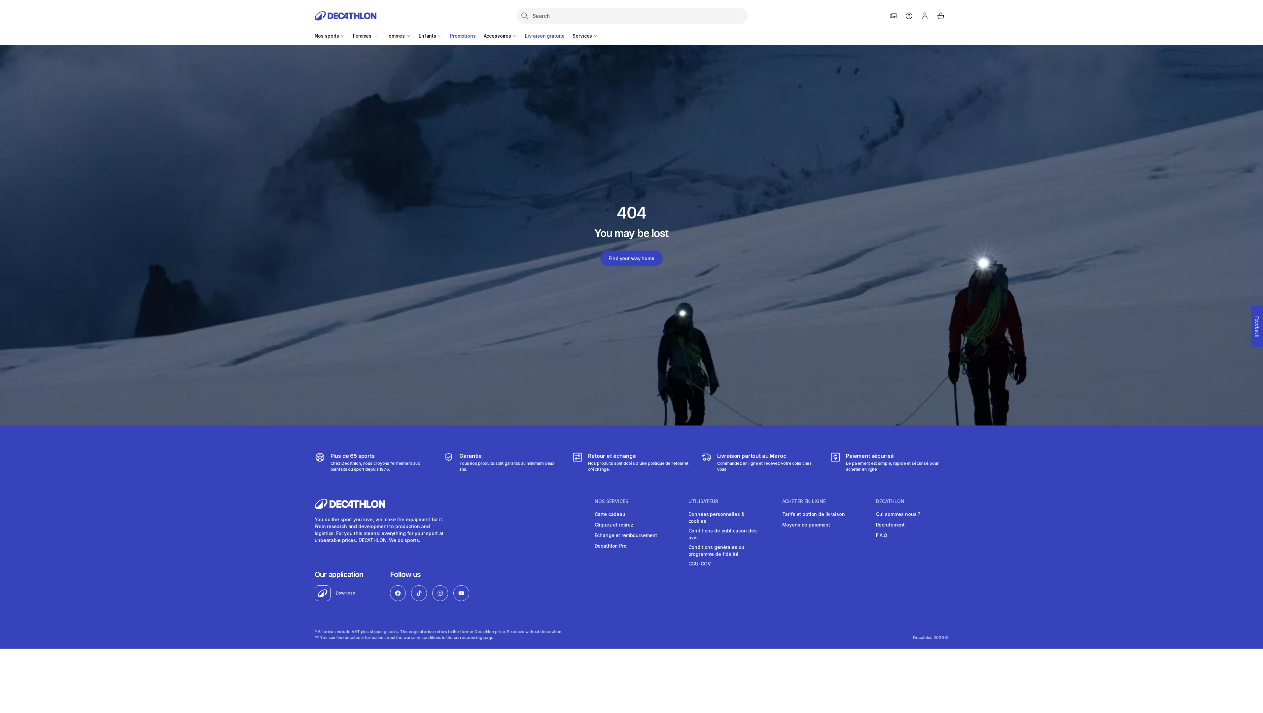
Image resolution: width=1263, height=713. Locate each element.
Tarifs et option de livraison (813, 514)
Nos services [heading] (611, 501)
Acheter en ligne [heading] (804, 501)
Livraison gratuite (545, 36)
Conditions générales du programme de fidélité (716, 550)
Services (583, 36)
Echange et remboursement (626, 535)
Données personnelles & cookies (716, 517)
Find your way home (631, 258)
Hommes (395, 36)
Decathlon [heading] (890, 501)
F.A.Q (881, 535)
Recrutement (890, 524)
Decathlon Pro (611, 546)
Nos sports (327, 36)
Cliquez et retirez (614, 524)
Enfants (428, 36)
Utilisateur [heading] (703, 501)
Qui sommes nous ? (898, 514)
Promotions (463, 36)
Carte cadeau (610, 514)
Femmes (363, 36)
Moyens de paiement (806, 524)
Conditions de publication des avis (722, 534)
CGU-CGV (699, 563)
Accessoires (498, 36)
